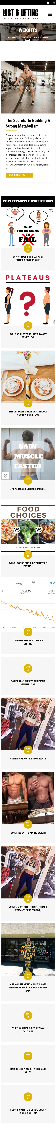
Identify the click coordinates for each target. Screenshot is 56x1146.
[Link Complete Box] (28, 121)
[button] (50, 14)
